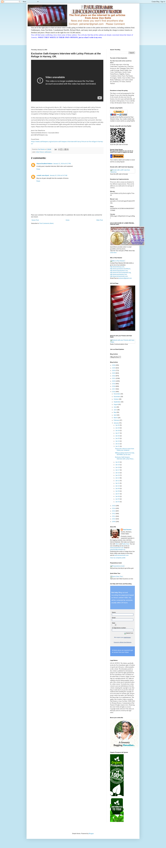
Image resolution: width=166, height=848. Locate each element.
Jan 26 (117, 436)
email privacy (127, 637)
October (116, 399)
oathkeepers (47, 152)
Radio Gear (125, 544)
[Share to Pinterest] (68, 149)
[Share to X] (63, 149)
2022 (114, 376)
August (116, 404)
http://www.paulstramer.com (118, 274)
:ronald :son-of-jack (42, 175)
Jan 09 (117, 488)
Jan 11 (117, 483)
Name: (114, 612)
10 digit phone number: (119, 628)
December (117, 394)
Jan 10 (117, 486)
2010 (114, 519)
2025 (114, 368)
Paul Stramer (127, 529)
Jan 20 (117, 462)
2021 (114, 378)
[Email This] (59, 149)
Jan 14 (117, 478)
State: (113, 623)
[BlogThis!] (61, 149)
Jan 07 (117, 494)
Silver (117, 544)
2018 (114, 386)
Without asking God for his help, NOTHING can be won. (124, 453)
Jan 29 (117, 428)
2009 (114, 521)
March (116, 417)
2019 (114, 384)
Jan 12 (117, 480)
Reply (38, 169)
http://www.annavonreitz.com (119, 276)
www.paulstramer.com (117, 547)
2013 (114, 511)
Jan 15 (117, 475)
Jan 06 (117, 496)
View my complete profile (117, 558)
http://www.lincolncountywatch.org (120, 272)
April (115, 415)
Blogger (91, 833)
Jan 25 (117, 438)
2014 (114, 508)
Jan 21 (117, 446)
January (116, 423)
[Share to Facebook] (65, 149)
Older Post (99, 220)
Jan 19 (117, 465)
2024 (114, 370)
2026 (114, 365)
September (117, 402)
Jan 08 (117, 491)
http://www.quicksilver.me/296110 (120, 269)
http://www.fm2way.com (117, 267)
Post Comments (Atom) (46, 223)
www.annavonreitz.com (121, 555)
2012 (114, 513)
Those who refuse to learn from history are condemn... (124, 449)
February (117, 420)
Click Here (113, 252)
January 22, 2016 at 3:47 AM (58, 175)
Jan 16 (117, 473)
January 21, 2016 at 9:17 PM (62, 163)
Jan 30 (117, 425)
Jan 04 (117, 502)
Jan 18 (117, 467)
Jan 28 (117, 430)
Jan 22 (117, 444)
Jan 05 (117, 499)
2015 (114, 505)
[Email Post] (55, 149)
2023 (114, 373)
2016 (114, 391)
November (117, 396)
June (115, 410)
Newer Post (35, 220)
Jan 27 (117, 433)
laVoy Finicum (40, 152)
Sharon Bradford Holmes (44, 163)
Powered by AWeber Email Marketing (122, 642)
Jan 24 (117, 441)
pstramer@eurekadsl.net (117, 549)
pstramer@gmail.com (125, 278)
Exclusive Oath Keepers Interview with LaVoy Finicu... (124, 458)
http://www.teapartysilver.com (119, 270)
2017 (114, 389)
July (115, 407)
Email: (114, 618)
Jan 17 (117, 470)
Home (67, 220)
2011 (114, 516)
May (115, 412)
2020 (114, 381)
